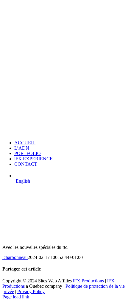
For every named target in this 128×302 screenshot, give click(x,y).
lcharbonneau (15, 257)
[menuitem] (70, 175)
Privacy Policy (31, 291)
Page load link (15, 296)
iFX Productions (88, 280)
